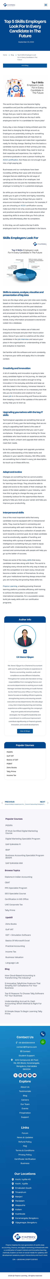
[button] (46, 5)
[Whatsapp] (43, 1042)
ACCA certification (10, 160)
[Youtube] (34, 1075)
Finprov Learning (10, 586)
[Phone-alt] (43, 1034)
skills (29, 560)
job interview (23, 339)
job (10, 396)
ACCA (23, 205)
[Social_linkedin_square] (25, 651)
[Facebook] (30, 1075)
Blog (7, 969)
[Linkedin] (20, 1075)
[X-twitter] (15, 1075)
